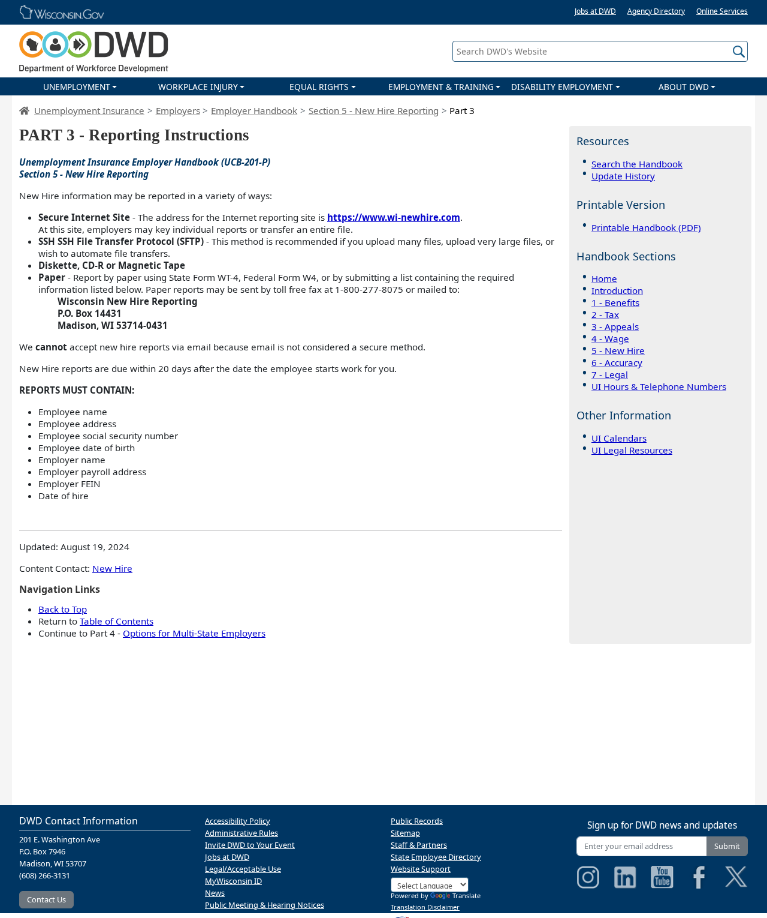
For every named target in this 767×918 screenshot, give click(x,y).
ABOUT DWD (684, 86)
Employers (178, 110)
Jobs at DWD (595, 11)
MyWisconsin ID (233, 880)
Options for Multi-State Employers (194, 633)
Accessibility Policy (237, 820)
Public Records (417, 820)
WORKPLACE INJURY (198, 86)
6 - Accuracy (616, 363)
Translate (466, 895)
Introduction (617, 291)
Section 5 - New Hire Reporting (374, 110)
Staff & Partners (419, 844)
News (215, 892)
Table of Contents (116, 621)
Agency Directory (656, 11)
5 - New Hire (618, 351)
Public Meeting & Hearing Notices (264, 904)
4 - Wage (610, 339)
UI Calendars (619, 439)
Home (604, 279)
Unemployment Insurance (89, 110)
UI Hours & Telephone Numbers (658, 387)
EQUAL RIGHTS (319, 86)
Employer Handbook (254, 110)
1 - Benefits (615, 303)
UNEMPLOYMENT (76, 86)
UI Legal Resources (631, 451)
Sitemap (405, 832)
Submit (727, 846)
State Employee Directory (436, 856)
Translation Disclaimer (425, 906)
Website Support (421, 868)
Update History (623, 176)
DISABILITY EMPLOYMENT (562, 86)
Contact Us (46, 899)
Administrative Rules (241, 832)
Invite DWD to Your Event (250, 844)
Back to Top (62, 609)
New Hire (112, 568)
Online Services (722, 11)
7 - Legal (609, 375)
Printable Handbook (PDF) (646, 227)
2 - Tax (605, 315)
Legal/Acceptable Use (243, 868)
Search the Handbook (637, 164)
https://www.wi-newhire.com (393, 217)
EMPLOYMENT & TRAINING (441, 86)
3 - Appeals (615, 327)
